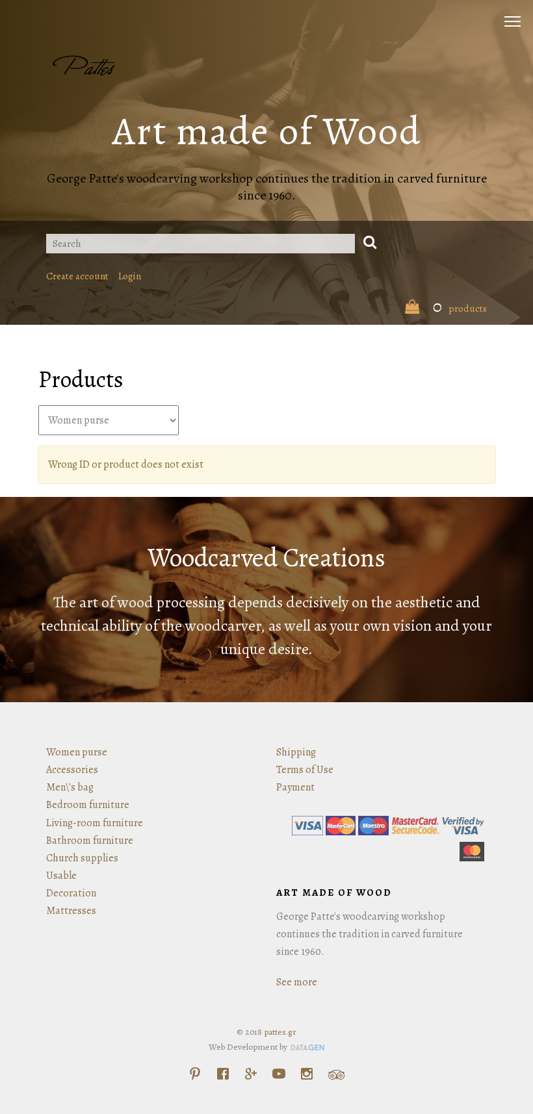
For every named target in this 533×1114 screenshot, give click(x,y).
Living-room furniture (94, 823)
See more (296, 982)
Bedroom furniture (87, 805)
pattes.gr (280, 1032)
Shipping (296, 752)
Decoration (71, 893)
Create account (77, 276)
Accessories (72, 770)
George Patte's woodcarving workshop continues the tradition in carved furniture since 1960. (267, 187)
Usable (61, 875)
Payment (295, 787)
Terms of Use (304, 770)
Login (129, 276)
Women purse (76, 752)
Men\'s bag (70, 787)
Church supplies (82, 858)
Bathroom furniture (89, 840)
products (460, 308)
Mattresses (71, 911)
